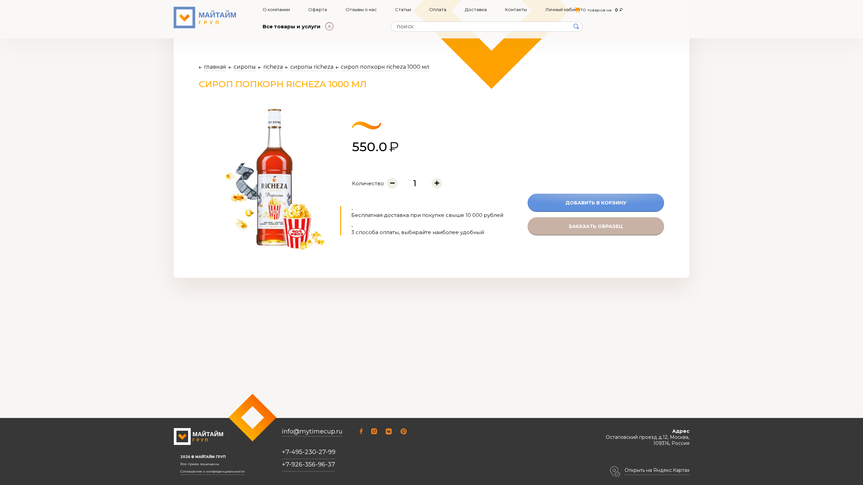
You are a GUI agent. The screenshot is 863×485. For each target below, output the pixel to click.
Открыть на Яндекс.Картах (657, 470)
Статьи (403, 9)
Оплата (437, 9)
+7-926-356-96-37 (308, 464)
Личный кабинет (564, 9)
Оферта (317, 9)
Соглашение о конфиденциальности (212, 472)
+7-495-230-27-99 (308, 452)
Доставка (476, 9)
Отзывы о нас (361, 9)
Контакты (516, 9)
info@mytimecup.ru (312, 431)
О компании (276, 9)
